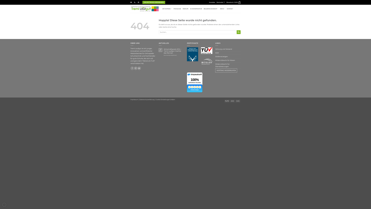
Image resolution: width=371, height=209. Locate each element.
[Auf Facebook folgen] (132, 68)
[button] (212, 2)
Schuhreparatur (196, 9)
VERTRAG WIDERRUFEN (226, 70)
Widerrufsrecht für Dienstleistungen (222, 65)
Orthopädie (166, 9)
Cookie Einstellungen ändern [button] (165, 99)
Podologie (177, 9)
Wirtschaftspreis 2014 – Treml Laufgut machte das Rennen (172, 51)
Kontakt (230, 9)
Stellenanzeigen (221, 56)
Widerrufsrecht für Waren (225, 60)
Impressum (134, 99)
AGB (217, 53)
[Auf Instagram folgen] (135, 68)
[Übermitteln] (239, 32)
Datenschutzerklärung (146, 99)
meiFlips (185, 9)
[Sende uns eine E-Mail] (139, 68)
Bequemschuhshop (210, 9)
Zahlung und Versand (223, 49)
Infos (222, 9)
